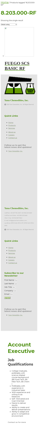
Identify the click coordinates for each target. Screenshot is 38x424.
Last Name (9, 284)
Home (5, 2)
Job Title (8, 287)
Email (7, 294)
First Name (9, 280)
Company (8, 291)
